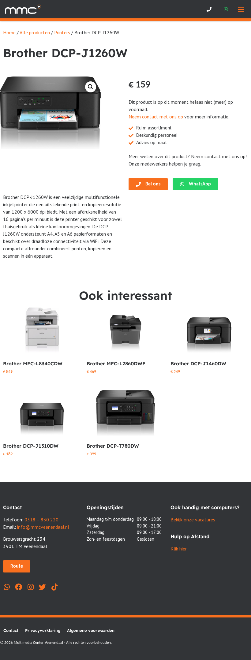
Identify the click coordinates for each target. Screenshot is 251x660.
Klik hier (178, 549)
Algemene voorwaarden (90, 630)
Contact (10, 630)
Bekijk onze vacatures (192, 519)
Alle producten (35, 32)
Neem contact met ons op (156, 117)
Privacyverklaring (42, 630)
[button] (241, 9)
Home (9, 32)
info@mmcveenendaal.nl (43, 527)
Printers (62, 32)
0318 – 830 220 (41, 519)
